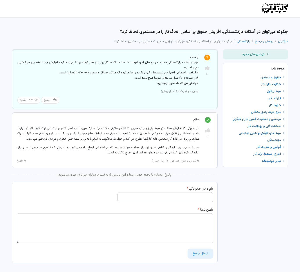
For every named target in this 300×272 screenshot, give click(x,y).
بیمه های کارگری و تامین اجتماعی (260, 133)
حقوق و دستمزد (271, 77)
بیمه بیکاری (274, 91)
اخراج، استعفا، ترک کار (267, 154)
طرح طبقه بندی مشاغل (266, 112)
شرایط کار (275, 105)
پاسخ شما (205, 210)
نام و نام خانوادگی (200, 189)
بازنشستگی (243, 41)
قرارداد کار (275, 98)
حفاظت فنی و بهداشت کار (265, 126)
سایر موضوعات (272, 161)
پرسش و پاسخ (264, 41)
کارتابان (283, 41)
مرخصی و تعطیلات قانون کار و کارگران (257, 119)
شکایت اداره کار (271, 84)
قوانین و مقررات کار (269, 147)
